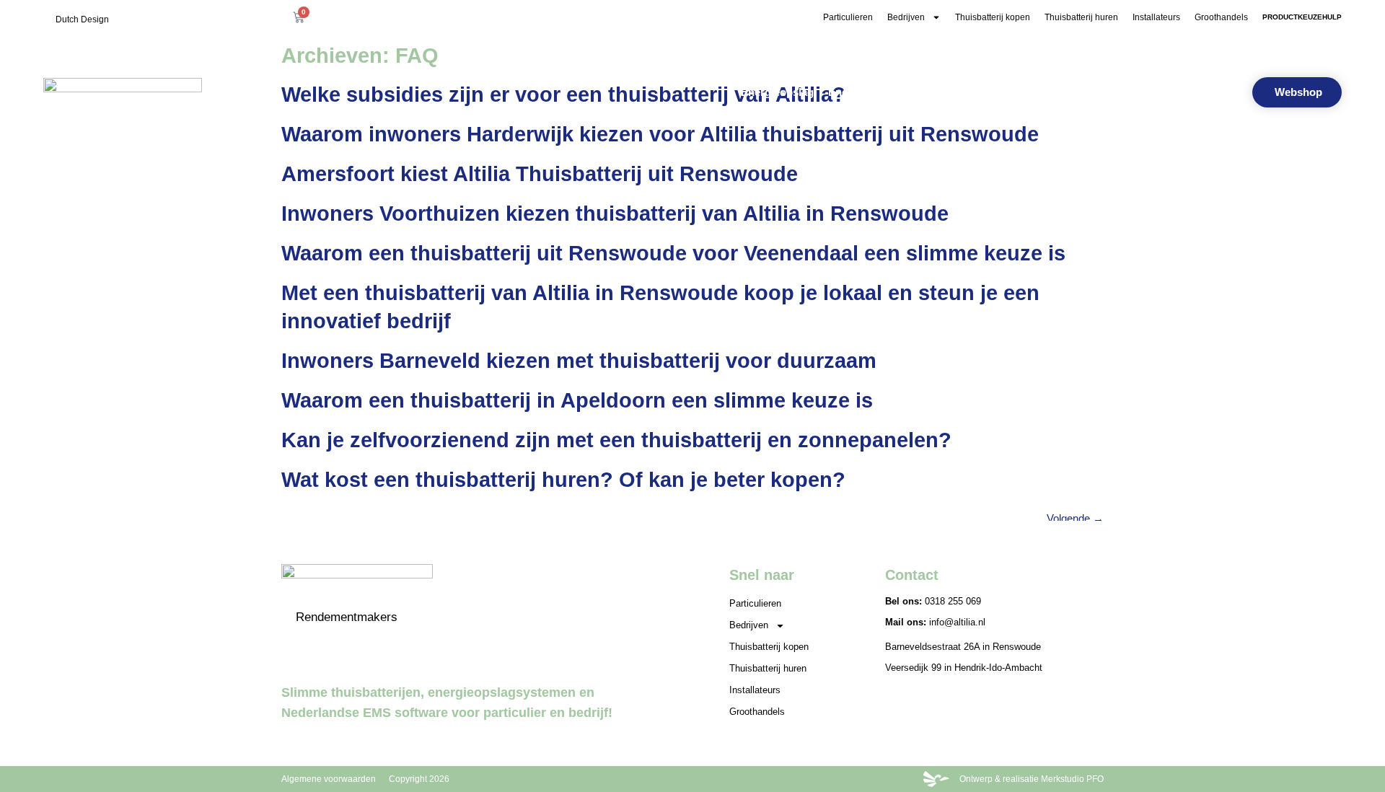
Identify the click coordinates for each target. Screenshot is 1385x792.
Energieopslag (777, 92)
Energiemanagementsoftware (902, 92)
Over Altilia (1018, 92)
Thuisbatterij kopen (992, 17)
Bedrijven (906, 17)
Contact (1211, 92)
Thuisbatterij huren (1081, 17)
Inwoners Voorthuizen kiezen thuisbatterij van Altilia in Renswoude (615, 213)
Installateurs (1156, 17)
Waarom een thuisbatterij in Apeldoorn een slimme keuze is (577, 400)
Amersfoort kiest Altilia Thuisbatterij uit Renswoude (539, 173)
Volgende (1075, 518)
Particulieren (848, 17)
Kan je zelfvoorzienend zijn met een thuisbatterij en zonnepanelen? (616, 440)
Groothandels (1221, 17)
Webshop (1084, 92)
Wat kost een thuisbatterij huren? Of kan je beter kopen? (563, 479)
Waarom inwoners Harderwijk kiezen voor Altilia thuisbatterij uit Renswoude (660, 134)
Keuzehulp (1149, 92)
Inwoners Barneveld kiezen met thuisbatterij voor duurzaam (578, 360)
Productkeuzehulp (1302, 17)
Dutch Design (82, 19)
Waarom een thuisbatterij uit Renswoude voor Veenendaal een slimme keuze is (673, 253)
